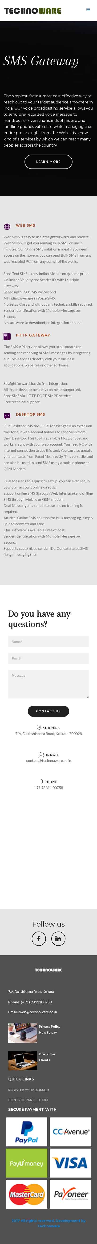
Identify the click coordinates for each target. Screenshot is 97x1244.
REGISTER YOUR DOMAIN (28, 1090)
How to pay (48, 1032)
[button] (48, 711)
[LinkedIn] (58, 939)
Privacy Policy (49, 1026)
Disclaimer (47, 1054)
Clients (44, 1060)
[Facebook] (39, 939)
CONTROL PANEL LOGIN (28, 1100)
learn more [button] (48, 162)
